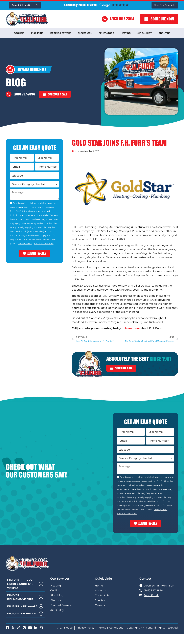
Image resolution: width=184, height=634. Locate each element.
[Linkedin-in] (35, 627)
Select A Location (22, 5)
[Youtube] (30, 627)
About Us (164, 33)
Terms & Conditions (43, 243)
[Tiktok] (18, 627)
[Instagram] (41, 627)
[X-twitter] (13, 627)
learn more (132, 328)
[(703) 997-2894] (105, 19)
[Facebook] (7, 627)
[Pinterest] (24, 627)
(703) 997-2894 (122, 18)
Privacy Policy (25, 243)
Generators (106, 33)
